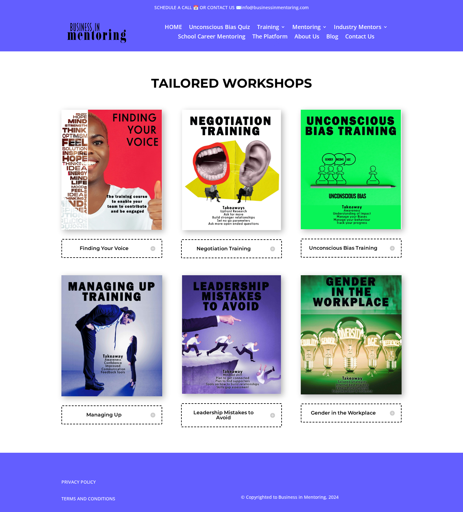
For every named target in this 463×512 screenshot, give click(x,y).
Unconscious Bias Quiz (219, 28)
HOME (173, 28)
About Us (306, 37)
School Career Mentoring (211, 37)
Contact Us (359, 37)
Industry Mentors (357, 28)
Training (268, 28)
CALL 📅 (190, 7)
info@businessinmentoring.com (275, 7)
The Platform (270, 37)
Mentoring (306, 28)
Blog (332, 37)
